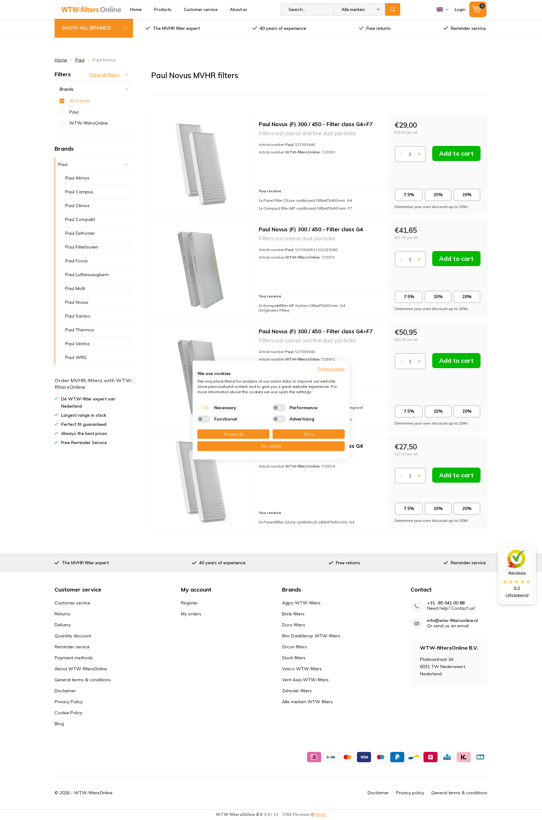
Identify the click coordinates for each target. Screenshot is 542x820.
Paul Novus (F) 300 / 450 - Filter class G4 (311, 229)
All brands (79, 101)
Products (163, 9)
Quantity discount (73, 636)
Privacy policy (410, 793)
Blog (59, 723)
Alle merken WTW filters (307, 702)
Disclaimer (65, 691)
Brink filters (293, 614)
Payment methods (74, 658)
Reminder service (468, 28)
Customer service (201, 9)
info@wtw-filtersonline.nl (452, 620)
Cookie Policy (68, 712)
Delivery (63, 625)
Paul (79, 60)
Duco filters (293, 625)
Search (392, 9)
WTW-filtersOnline (88, 123)
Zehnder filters (297, 691)
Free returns (378, 28)
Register (189, 603)
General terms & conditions (83, 680)
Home (136, 9)
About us (238, 9)
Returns (62, 614)
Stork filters (294, 658)
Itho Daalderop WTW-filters (311, 636)
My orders (191, 614)
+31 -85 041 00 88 (446, 603)
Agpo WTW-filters (301, 603)
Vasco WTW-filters (302, 669)
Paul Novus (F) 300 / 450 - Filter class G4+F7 (316, 124)
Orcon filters (294, 647)
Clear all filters (104, 75)
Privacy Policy (68, 702)
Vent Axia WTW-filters (305, 680)
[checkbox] (203, 408)
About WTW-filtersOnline (81, 669)
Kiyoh (321, 814)
